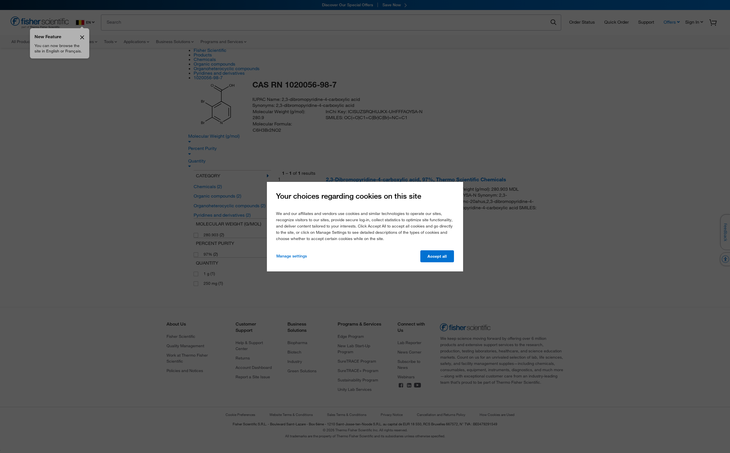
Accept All (437, 256)
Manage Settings (291, 256)
